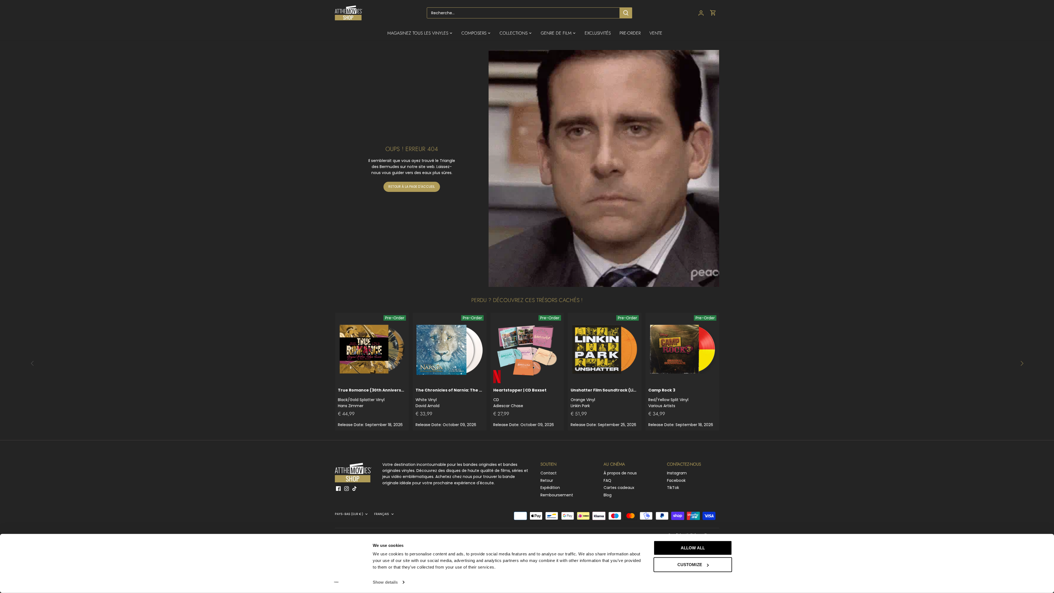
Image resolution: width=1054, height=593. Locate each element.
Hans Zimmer (372, 398)
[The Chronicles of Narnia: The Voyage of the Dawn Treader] (450, 349)
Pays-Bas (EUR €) (349, 514)
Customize (689, 564)
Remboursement (556, 495)
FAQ (607, 480)
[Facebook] (338, 488)
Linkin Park (605, 398)
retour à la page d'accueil (411, 186)
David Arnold (450, 398)
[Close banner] (744, 543)
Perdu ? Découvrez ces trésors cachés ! (527, 300)
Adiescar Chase (519, 398)
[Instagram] (346, 488)
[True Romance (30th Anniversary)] (372, 349)
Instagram (677, 473)
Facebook (676, 480)
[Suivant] (1022, 363)
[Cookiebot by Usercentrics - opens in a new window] (336, 582)
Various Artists (668, 398)
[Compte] (701, 13)
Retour (546, 480)
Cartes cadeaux (619, 487)
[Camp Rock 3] (682, 349)
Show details (385, 582)
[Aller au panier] (713, 13)
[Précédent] (32, 363)
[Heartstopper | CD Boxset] (527, 349)
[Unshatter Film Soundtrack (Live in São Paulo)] (605, 349)
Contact (548, 473)
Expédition (550, 487)
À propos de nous (620, 473)
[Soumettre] (625, 12)
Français (381, 514)
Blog (608, 495)
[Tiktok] (354, 488)
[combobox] (523, 12)
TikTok (673, 487)
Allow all (693, 548)
